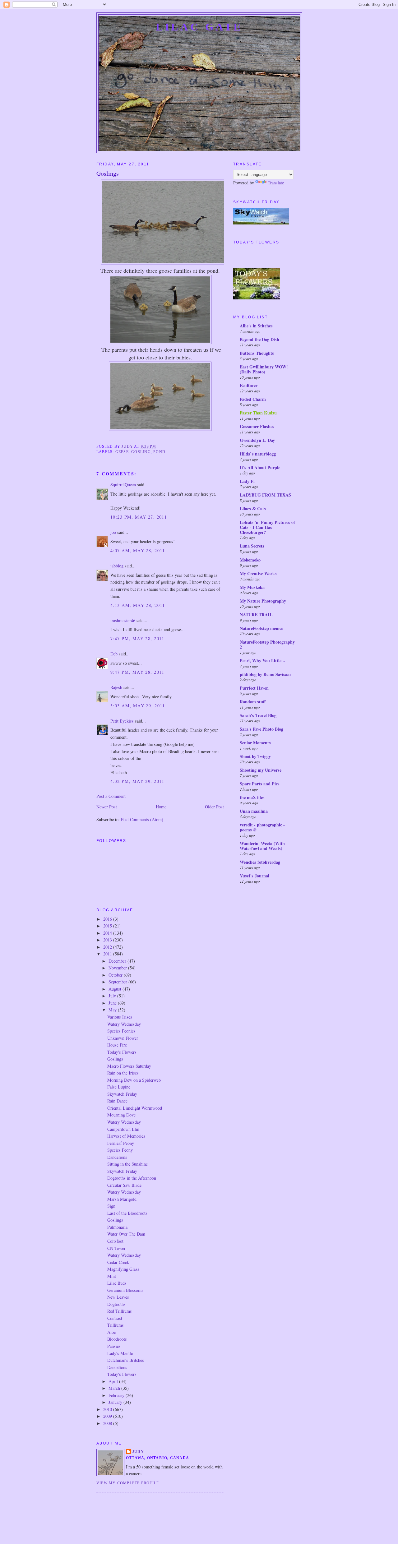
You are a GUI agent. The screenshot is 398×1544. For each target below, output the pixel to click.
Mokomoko (250, 560)
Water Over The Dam (126, 1234)
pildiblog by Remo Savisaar (265, 674)
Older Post (214, 807)
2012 (108, 947)
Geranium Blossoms (125, 1290)
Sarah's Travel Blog (258, 715)
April (114, 1381)
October (116, 975)
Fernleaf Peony (120, 1143)
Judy (138, 1451)
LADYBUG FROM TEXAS (265, 495)
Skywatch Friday (122, 1094)
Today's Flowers (122, 1052)
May (113, 1010)
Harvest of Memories (126, 1136)
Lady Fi (247, 481)
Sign (111, 1206)
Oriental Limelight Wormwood (134, 1108)
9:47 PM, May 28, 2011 (137, 672)
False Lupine (118, 1087)
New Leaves (118, 1297)
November (118, 968)
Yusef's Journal (254, 875)
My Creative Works (258, 573)
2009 (108, 1416)
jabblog (116, 566)
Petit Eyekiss (122, 721)
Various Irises (119, 1017)
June (113, 1003)
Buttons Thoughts (257, 353)
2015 (108, 926)
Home (161, 807)
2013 (108, 940)
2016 (108, 919)
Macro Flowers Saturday (129, 1066)
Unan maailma (254, 811)
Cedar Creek (118, 1262)
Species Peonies (121, 1031)
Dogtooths (116, 1304)
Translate (276, 183)
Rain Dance (117, 1101)
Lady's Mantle (120, 1353)
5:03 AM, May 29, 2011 (137, 706)
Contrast (114, 1318)
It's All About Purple (260, 467)
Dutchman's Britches (125, 1360)
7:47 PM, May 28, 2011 (137, 638)
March (115, 1388)
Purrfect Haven (254, 688)
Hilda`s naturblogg (258, 454)
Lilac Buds (117, 1283)
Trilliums (115, 1325)
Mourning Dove (121, 1115)
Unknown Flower (122, 1038)
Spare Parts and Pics (260, 783)
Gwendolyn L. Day (257, 440)
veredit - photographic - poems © (262, 827)
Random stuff (253, 701)
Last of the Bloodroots (127, 1213)
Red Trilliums (119, 1311)
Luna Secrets (252, 546)
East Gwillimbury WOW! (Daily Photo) (264, 369)
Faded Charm (253, 399)
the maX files (252, 797)
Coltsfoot (115, 1241)
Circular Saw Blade (124, 1185)
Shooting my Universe (260, 770)
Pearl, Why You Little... (262, 660)
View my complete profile (127, 1483)
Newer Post (106, 807)
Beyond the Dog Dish (259, 339)
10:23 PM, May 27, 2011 (138, 517)
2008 (108, 1423)
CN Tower (116, 1248)
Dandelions (117, 1157)
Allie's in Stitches (256, 325)
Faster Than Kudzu (258, 412)
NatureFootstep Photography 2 (267, 644)
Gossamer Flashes (257, 426)
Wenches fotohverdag (260, 862)
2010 (108, 1409)
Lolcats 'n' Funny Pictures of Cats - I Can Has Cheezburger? (267, 527)
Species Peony (120, 1150)
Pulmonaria (117, 1227)
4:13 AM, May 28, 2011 (137, 605)
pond (159, 452)
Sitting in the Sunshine (127, 1164)
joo (113, 532)
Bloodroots (117, 1339)
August (116, 989)
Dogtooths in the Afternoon (131, 1178)
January (116, 1402)
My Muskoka (252, 587)
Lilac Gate (199, 27)
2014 (108, 933)
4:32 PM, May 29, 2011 (137, 781)
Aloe (111, 1332)
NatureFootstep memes (261, 628)
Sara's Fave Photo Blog (261, 729)
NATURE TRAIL (256, 614)
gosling (141, 452)
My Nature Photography (263, 601)
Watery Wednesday (124, 1024)
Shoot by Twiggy (255, 756)
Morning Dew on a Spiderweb (134, 1080)
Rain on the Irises (123, 1073)
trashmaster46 (122, 620)
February (117, 1395)
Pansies (114, 1346)
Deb (114, 654)
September (118, 982)
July (113, 996)
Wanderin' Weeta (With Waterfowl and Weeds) (262, 846)
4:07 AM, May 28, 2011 (137, 550)
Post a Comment (111, 796)
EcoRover (248, 385)
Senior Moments (255, 742)
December (118, 961)
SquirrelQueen (123, 485)
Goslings (115, 1059)
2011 (108, 954)
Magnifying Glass (123, 1269)
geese (122, 452)
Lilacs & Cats (253, 508)
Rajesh (116, 687)
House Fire (117, 1045)
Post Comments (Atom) (142, 819)
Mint (111, 1276)
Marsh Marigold (122, 1199)
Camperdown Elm (123, 1129)
